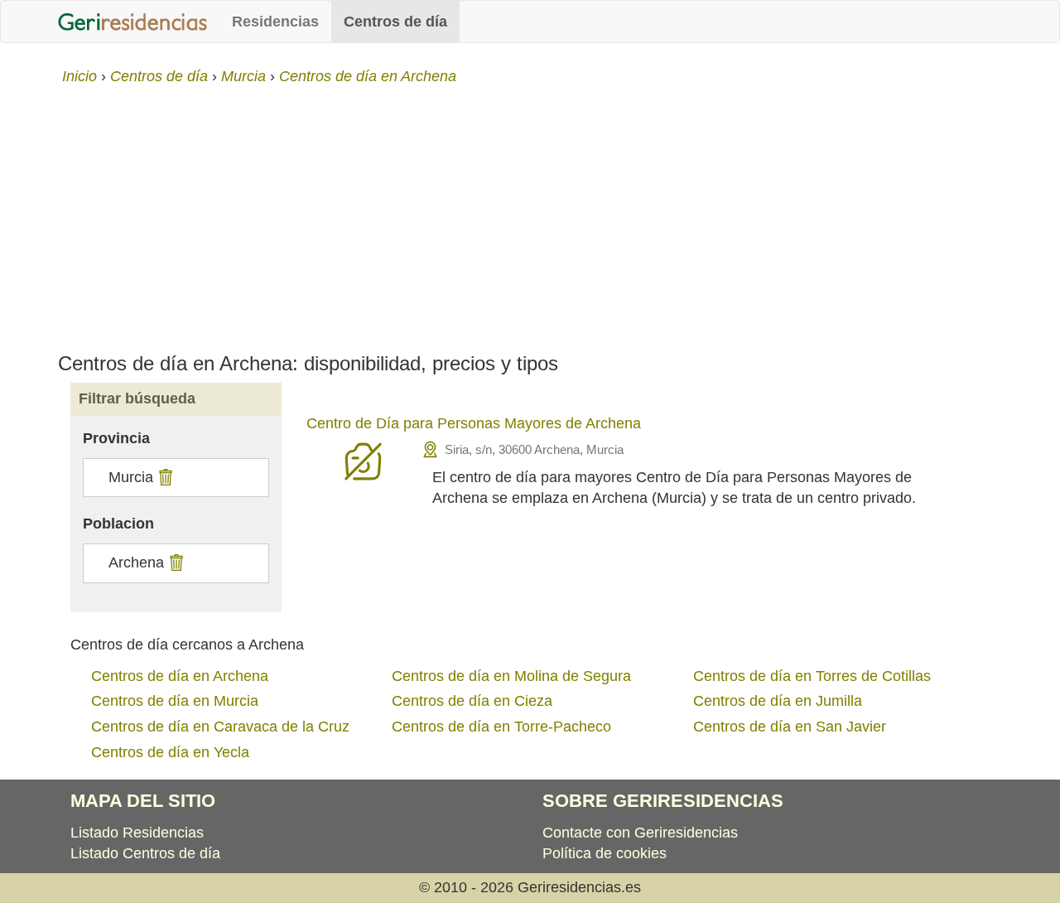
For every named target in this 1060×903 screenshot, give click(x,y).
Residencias (275, 21)
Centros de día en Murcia (174, 701)
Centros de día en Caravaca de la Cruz (220, 726)
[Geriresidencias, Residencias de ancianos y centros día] (132, 21)
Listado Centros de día (145, 853)
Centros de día (395, 21)
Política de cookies (604, 853)
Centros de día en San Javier (789, 726)
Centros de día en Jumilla (777, 701)
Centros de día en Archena (179, 676)
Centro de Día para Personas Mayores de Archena (473, 423)
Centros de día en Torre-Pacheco (501, 726)
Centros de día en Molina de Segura (511, 676)
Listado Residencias (137, 832)
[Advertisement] (530, 212)
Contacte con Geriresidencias (640, 832)
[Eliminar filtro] (163, 477)
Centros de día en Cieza (472, 701)
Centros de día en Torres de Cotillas (812, 676)
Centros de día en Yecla (170, 752)
